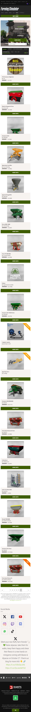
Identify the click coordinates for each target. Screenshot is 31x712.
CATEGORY (5, 52)
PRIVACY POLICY (5, 691)
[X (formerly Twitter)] (3, 3)
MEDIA (10, 12)
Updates (15, 1)
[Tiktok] (15, 3)
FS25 (12, 52)
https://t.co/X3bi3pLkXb (15, 665)
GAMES (6, 12)
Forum (12, 1)
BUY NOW (15, 16)
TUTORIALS (22, 12)
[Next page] (2, 590)
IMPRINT (22, 691)
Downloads (8, 1)
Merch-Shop (3, 1)
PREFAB (26, 49)
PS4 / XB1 (17, 52)
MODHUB (5, 49)
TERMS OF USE (15, 691)
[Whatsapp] (1, 3)
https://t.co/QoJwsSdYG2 (15, 668)
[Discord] (13, 3)
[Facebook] (5, 3)
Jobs (26, 1)
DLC (14, 12)
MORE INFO (18, 40)
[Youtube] (7, 3)
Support (19, 1)
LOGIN (25, 52)
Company (23, 1)
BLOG (2, 12)
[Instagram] (9, 3)
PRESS (28, 691)
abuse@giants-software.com (15, 600)
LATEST (10, 49)
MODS (17, 12)
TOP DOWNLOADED (17, 49)
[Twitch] (11, 3)
